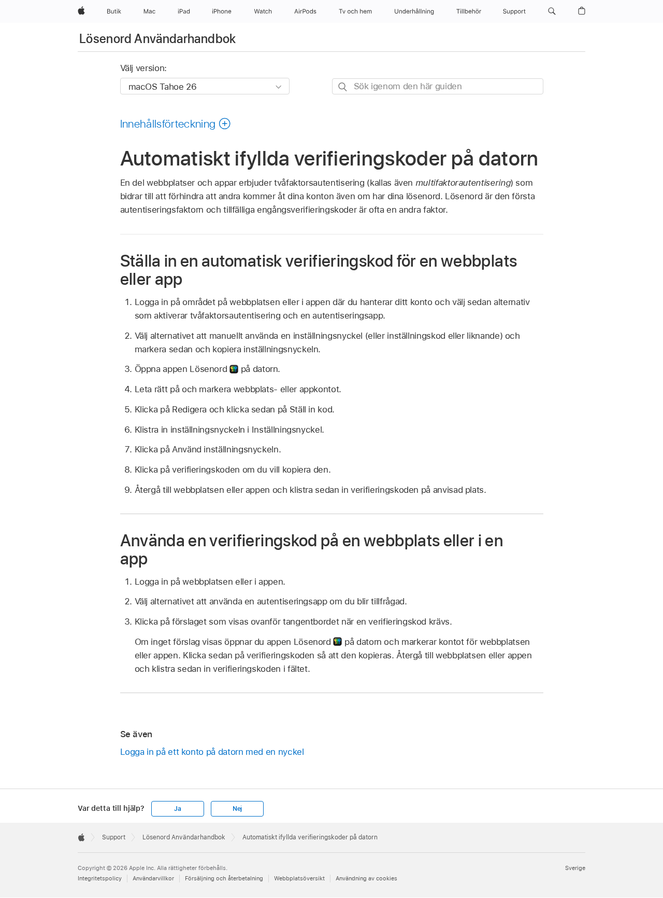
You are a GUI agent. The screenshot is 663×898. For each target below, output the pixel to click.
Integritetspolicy (100, 878)
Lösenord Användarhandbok (157, 38)
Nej (237, 808)
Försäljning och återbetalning (224, 878)
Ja (177, 808)
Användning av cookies (366, 878)
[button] (552, 11)
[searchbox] (437, 86)
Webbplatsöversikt (299, 878)
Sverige (575, 868)
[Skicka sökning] (343, 86)
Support (113, 837)
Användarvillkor (153, 878)
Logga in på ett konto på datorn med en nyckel (212, 752)
